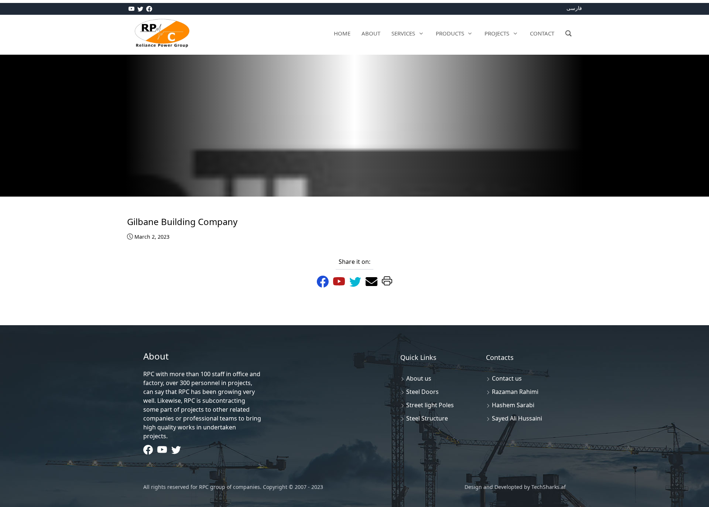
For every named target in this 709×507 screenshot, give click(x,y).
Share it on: (354, 262)
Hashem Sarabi (513, 405)
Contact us (507, 378)
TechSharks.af (548, 486)
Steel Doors (422, 392)
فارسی (574, 7)
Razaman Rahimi (515, 392)
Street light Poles (430, 405)
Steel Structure (427, 418)
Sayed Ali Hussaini (517, 418)
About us (418, 378)
